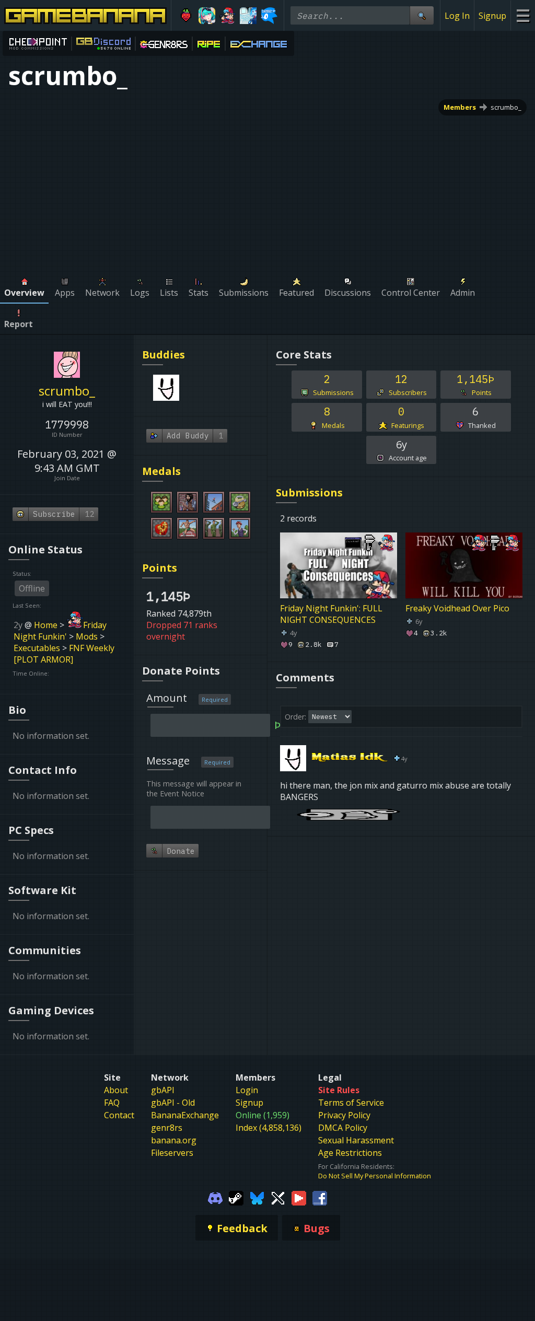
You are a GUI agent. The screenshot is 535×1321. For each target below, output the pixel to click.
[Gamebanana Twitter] (278, 1197)
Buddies (163, 354)
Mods (87, 636)
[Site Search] (422, 15)
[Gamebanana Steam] (236, 1197)
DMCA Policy (342, 1127)
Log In (457, 15)
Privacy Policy (344, 1115)
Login (247, 1090)
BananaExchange (185, 1115)
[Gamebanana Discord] (215, 1197)
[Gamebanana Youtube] (298, 1197)
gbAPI (163, 1090)
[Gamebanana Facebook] (319, 1197)
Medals (161, 471)
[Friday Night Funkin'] (227, 15)
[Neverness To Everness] (206, 15)
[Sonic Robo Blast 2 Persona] (269, 15)
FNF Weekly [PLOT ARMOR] (64, 653)
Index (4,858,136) (268, 1127)
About (116, 1090)
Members (460, 107)
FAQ (112, 1102)
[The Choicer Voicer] (248, 15)
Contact (119, 1115)
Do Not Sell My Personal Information (374, 1175)
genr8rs (166, 1127)
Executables (37, 648)
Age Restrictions (350, 1152)
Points (159, 568)
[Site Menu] (522, 15)
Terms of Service (351, 1102)
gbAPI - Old (173, 1102)
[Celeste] (186, 15)
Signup (492, 15)
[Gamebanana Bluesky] (257, 1197)
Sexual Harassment (356, 1140)
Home (45, 625)
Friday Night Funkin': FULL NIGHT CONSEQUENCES (331, 613)
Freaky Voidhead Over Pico (457, 608)
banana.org (173, 1140)
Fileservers (172, 1152)
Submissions (309, 492)
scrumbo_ (506, 107)
